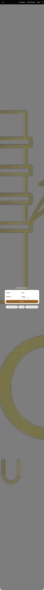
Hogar (38, 2)
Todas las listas (31, 2)
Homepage (22, 2)
